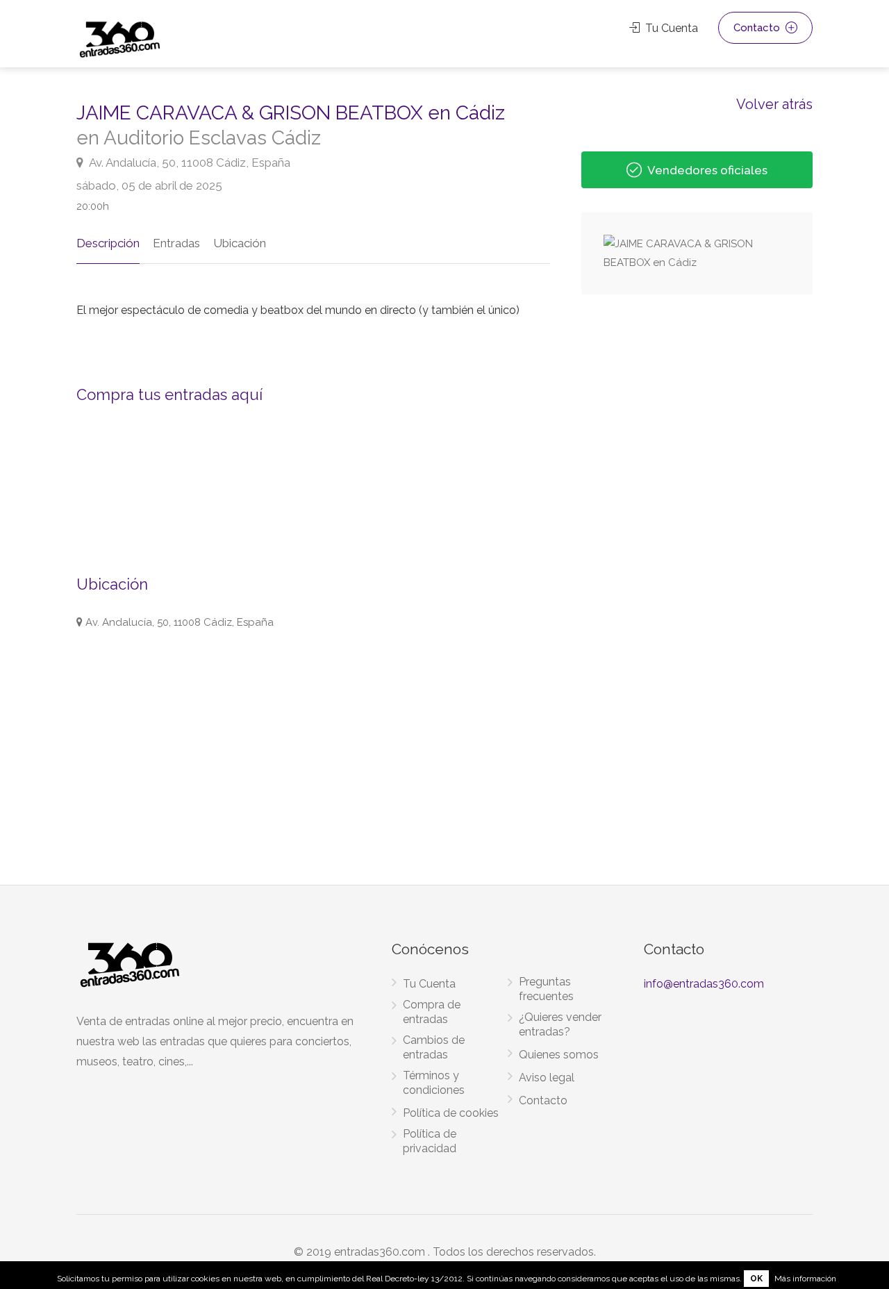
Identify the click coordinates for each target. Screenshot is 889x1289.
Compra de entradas (431, 1012)
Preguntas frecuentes (546, 989)
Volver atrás (774, 103)
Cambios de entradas (434, 1047)
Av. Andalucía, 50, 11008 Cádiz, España (188, 162)
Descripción (108, 243)
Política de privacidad (429, 1141)
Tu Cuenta (670, 28)
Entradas (176, 243)
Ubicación (239, 243)
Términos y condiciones (434, 1083)
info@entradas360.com (704, 983)
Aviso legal (546, 1077)
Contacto (758, 28)
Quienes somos (559, 1054)
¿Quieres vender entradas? (560, 1024)
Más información (805, 1278)
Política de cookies (451, 1113)
